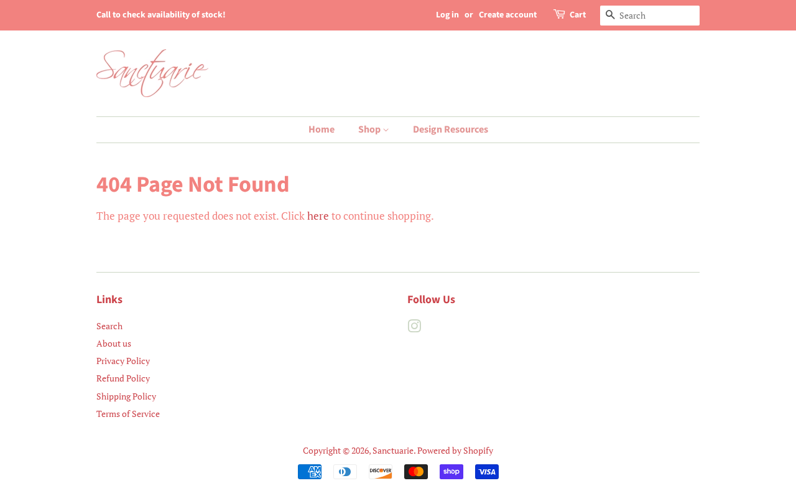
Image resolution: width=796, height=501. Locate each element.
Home (321, 129)
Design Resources (450, 129)
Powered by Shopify (455, 450)
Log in (447, 15)
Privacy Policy (123, 361)
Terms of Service (128, 413)
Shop (370, 129)
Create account (508, 15)
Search (109, 326)
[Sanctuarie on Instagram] (414, 328)
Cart (578, 15)
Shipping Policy (126, 396)
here (318, 215)
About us (113, 343)
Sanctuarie (393, 450)
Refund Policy (123, 378)
